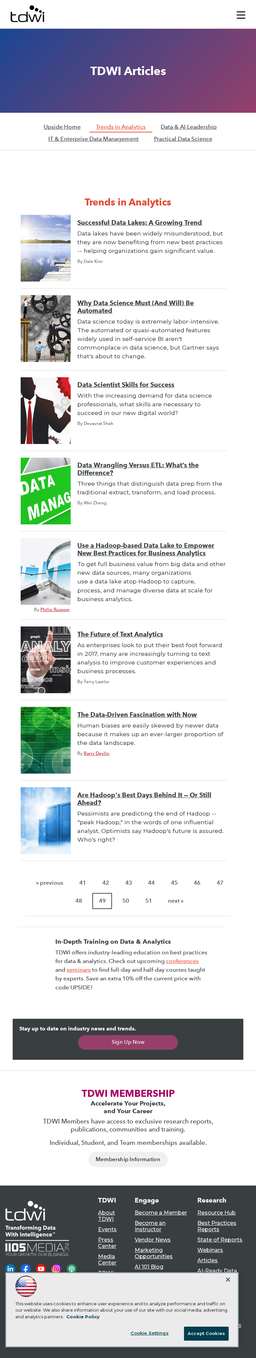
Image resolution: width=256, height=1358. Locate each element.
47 (220, 882)
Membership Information (128, 1159)
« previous (49, 882)
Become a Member (161, 1213)
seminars (79, 969)
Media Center (107, 1259)
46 (197, 882)
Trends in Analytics (121, 126)
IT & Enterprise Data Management (93, 138)
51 (148, 900)
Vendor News (153, 1240)
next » (176, 900)
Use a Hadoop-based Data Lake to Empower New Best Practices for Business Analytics (145, 549)
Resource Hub (216, 1213)
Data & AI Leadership (189, 126)
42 (105, 882)
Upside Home (62, 126)
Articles (207, 1260)
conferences (182, 961)
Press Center (107, 1243)
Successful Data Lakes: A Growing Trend (139, 223)
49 (102, 900)
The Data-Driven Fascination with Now (137, 715)
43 (128, 882)
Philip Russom (55, 609)
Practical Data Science (183, 138)
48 (78, 900)
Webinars (210, 1250)
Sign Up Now (128, 1042)
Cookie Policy (83, 1316)
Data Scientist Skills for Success (125, 385)
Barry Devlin (96, 753)
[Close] (228, 1279)
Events (107, 1229)
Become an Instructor (150, 1226)
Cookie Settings (150, 1333)
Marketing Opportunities (154, 1253)
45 (174, 882)
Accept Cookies (206, 1333)
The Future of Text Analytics (120, 634)
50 (125, 900)
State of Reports (219, 1240)
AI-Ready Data (217, 1271)
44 (151, 882)
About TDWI (106, 1216)
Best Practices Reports (216, 1226)
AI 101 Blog (149, 1267)
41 (82, 882)
